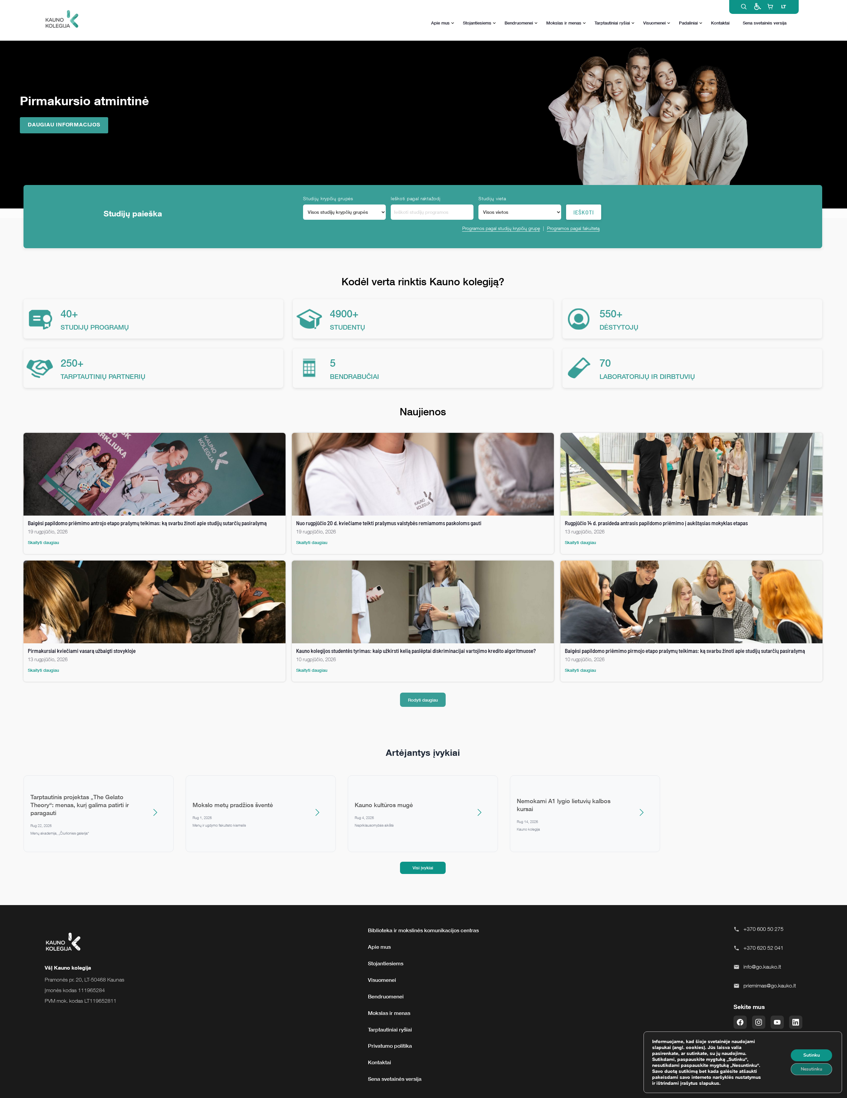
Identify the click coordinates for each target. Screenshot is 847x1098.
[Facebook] (740, 1022)
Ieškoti (583, 212)
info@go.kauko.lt (762, 967)
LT (783, 6)
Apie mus (440, 22)
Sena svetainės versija (764, 22)
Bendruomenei (519, 22)
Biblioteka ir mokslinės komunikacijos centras (423, 930)
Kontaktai (720, 22)
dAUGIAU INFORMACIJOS (64, 124)
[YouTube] (777, 1022)
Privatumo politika (390, 1045)
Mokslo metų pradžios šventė (233, 804)
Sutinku (811, 1055)
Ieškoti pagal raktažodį (415, 198)
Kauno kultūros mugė (384, 804)
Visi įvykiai (423, 867)
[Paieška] (743, 6)
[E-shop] (770, 6)
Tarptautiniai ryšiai (612, 22)
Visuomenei (654, 22)
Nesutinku (811, 1069)
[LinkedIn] (795, 1022)
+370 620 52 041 (763, 948)
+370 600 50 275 (763, 929)
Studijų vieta (492, 198)
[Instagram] (758, 1022)
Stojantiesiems (477, 22)
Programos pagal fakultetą (573, 228)
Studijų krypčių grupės (328, 198)
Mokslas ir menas (563, 22)
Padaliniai (688, 22)
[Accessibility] (757, 7)
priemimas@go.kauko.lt (769, 985)
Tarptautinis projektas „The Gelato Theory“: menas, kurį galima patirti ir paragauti (79, 804)
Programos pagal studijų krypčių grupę (501, 228)
